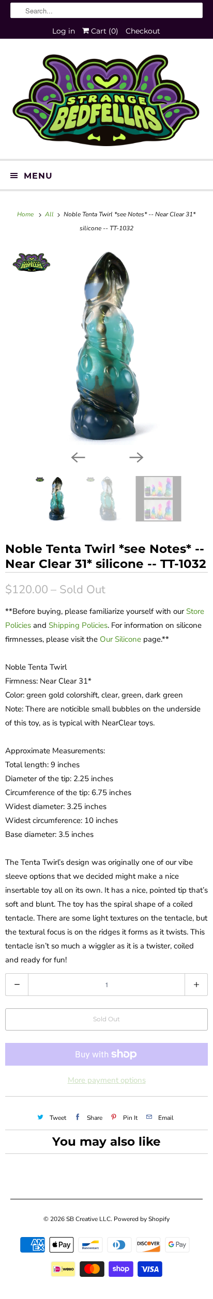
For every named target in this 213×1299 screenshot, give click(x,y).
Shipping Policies (78, 625)
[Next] (135, 456)
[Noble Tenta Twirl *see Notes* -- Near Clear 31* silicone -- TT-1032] (106, 346)
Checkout (143, 31)
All (50, 214)
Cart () (103, 31)
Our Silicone (120, 639)
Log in (63, 31)
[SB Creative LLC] (106, 102)
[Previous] (77, 456)
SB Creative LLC (88, 1219)
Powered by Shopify (142, 1219)
